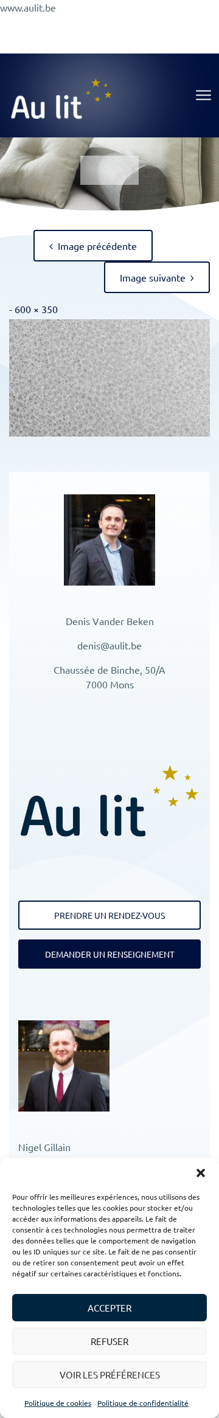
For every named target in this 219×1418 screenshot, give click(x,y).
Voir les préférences (110, 1374)
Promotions (75, 27)
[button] (201, 1173)
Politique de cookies (57, 1403)
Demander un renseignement (110, 954)
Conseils (132, 27)
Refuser (109, 1341)
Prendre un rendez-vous (109, 915)
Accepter (109, 1307)
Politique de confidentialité (143, 1403)
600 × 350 (36, 309)
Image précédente (97, 246)
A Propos (182, 27)
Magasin (169, 41)
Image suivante (153, 277)
